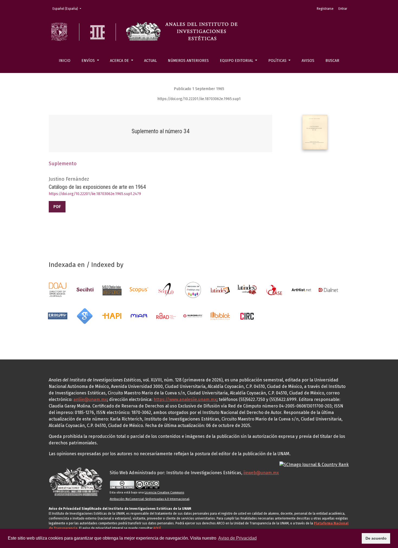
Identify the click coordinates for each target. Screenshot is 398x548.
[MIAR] (139, 315)
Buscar (332, 60)
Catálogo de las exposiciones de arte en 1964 (97, 187)
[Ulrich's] (193, 315)
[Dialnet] (328, 289)
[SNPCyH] (85, 289)
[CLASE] (274, 289)
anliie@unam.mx (90, 399)
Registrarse (325, 9)
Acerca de (120, 60)
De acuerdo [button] (376, 538)
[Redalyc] (193, 289)
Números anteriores (188, 60)
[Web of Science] (112, 289)
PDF (57, 206)
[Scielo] (166, 289)
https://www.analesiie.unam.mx (185, 399)
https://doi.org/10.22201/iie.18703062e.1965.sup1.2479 (95, 194)
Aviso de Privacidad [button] (237, 538)
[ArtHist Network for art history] (301, 289)
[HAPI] (112, 315)
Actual (150, 60)
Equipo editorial (237, 60)
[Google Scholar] (85, 315)
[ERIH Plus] (58, 315)
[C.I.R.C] (247, 315)
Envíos (88, 60)
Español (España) (68, 9)
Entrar (342, 9)
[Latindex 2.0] (247, 289)
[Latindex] (220, 289)
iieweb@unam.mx (261, 472)
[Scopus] (139, 289)
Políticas (278, 60)
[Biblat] (220, 315)
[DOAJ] (58, 289)
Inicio (64, 60)
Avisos (308, 60)
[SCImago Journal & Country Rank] (314, 464)
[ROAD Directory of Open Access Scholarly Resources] (166, 315)
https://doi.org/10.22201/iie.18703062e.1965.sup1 (199, 99)
